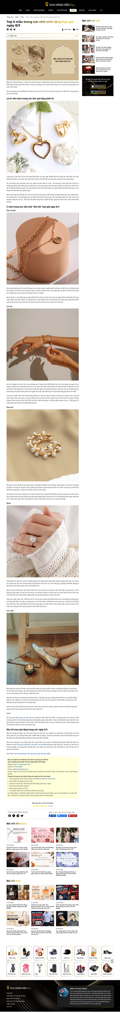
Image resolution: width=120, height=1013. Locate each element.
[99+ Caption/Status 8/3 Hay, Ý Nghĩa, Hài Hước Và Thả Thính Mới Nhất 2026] (67, 859)
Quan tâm (63, 815)
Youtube (73, 815)
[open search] (101, 10)
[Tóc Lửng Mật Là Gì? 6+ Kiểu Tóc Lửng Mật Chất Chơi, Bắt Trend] (67, 918)
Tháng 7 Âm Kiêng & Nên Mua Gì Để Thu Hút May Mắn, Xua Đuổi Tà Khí (104, 59)
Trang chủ (10, 17)
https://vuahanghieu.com (22, 764)
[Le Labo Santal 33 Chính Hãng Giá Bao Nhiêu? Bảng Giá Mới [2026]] (18, 892)
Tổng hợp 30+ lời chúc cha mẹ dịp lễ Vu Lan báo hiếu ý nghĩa (103, 69)
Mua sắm (10, 993)
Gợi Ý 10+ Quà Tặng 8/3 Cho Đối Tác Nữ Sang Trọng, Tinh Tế (17, 872)
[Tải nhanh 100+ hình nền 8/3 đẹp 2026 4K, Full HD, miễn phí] (42, 835)
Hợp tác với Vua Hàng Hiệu (16, 1001)
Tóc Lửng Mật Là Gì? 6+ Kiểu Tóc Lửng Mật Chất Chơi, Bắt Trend (67, 932)
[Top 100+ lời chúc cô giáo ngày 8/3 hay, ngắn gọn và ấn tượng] (18, 835)
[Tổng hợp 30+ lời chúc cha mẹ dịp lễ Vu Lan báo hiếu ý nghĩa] (88, 69)
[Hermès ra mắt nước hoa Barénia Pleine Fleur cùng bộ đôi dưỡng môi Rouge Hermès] (42, 892)
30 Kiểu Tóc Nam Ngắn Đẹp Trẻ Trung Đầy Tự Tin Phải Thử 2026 (103, 48)
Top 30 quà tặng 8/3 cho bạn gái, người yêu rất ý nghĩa (32, 754)
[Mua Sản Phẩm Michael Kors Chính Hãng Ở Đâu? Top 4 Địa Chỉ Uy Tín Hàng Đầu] (18, 918)
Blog (17, 17)
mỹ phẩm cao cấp (37, 744)
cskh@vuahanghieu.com (20, 769)
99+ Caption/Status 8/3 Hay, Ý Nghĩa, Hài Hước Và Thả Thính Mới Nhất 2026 (66, 873)
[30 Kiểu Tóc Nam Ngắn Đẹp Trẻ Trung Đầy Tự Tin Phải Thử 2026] (88, 49)
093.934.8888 (17, 767)
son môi (72, 485)
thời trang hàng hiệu (23, 744)
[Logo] (19, 989)
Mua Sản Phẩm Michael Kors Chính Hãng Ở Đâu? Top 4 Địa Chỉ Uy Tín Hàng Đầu (17, 932)
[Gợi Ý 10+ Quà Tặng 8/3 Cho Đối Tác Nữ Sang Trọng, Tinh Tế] (18, 859)
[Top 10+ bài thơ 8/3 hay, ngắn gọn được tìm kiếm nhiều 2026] (42, 859)
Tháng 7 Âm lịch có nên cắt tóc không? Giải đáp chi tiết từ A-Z (104, 28)
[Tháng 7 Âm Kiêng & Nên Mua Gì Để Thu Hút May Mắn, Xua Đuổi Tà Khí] (88, 59)
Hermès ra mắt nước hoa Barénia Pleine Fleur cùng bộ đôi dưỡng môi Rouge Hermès (42, 906)
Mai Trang (67, 29)
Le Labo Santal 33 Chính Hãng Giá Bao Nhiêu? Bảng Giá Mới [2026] (17, 906)
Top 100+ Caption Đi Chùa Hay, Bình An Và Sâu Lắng (104, 38)
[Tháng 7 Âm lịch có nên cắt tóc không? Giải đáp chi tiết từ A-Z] (88, 28)
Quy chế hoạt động (13, 998)
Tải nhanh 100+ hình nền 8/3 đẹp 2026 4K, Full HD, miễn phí (42, 848)
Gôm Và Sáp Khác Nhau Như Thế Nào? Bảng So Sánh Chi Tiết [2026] (67, 906)
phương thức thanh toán (47, 779)
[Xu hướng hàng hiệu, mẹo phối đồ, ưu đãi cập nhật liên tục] (60, 4)
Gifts (22, 17)
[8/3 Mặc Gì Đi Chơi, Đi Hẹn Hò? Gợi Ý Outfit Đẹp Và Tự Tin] (67, 835)
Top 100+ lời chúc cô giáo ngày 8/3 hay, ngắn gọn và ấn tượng (17, 848)
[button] (112, 961)
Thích (53, 815)
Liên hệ (9, 1006)
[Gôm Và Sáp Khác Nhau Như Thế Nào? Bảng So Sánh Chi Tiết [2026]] (67, 892)
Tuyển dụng (11, 1004)
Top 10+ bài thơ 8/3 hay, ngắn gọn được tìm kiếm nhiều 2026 (41, 872)
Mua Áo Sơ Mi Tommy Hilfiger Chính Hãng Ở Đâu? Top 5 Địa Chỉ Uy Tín (41, 932)
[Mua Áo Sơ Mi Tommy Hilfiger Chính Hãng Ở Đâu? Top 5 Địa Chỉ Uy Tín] (42, 918)
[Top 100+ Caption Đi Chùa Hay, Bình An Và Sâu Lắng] (88, 38)
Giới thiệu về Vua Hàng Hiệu (16, 996)
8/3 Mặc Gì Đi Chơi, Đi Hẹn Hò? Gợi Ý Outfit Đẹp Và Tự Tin (66, 848)
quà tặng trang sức (19, 717)
